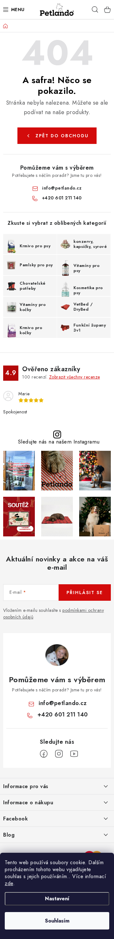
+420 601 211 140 (62, 198)
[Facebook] (44, 754)
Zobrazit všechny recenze (74, 377)
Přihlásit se (84, 592)
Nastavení (57, 898)
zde (9, 883)
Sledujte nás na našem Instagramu (59, 441)
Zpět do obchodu (62, 136)
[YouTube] (74, 754)
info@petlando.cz (61, 188)
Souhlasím (57, 920)
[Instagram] (59, 754)
